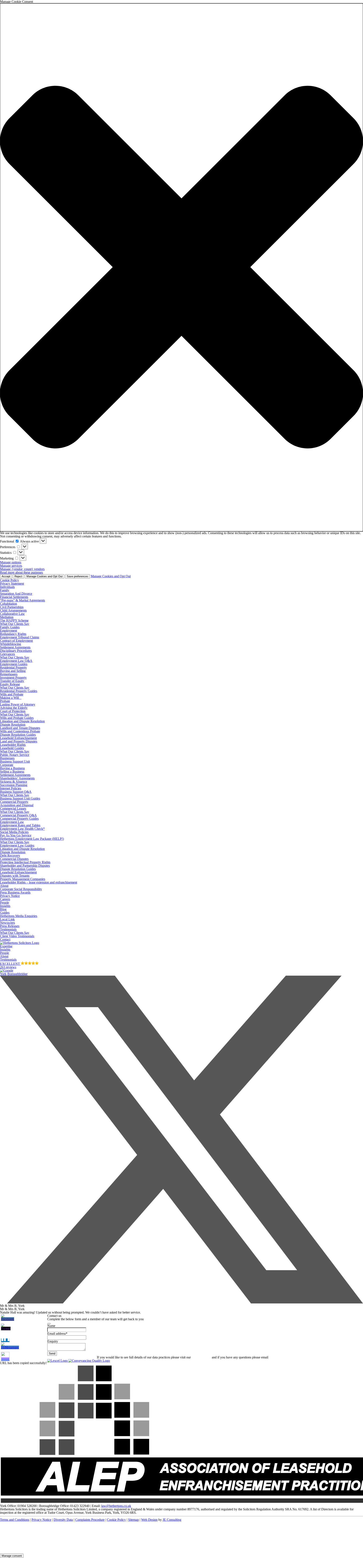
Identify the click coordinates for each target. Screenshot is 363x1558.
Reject (18, 576)
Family (4, 590)
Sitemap (133, 1519)
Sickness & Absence (13, 781)
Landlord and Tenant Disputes (20, 728)
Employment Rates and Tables (20, 825)
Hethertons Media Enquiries (18, 916)
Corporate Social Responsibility (21, 889)
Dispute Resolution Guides (18, 734)
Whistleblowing (10, 644)
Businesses (7, 758)
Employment (8, 630)
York (3, 974)
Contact (5, 939)
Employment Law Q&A (16, 661)
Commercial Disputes (14, 859)
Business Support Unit (15, 761)
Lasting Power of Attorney (17, 704)
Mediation (6, 617)
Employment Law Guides (17, 845)
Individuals (7, 587)
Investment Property (13, 677)
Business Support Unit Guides (20, 798)
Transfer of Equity (12, 681)
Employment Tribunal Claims (19, 637)
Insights (5, 906)
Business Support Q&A (16, 791)
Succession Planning (13, 785)
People (4, 902)
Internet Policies (10, 788)
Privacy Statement (12, 583)
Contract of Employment (16, 640)
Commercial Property (14, 802)
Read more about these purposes (21, 572)
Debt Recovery (10, 855)
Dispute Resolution (12, 724)
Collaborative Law (12, 614)
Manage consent (12, 1555)
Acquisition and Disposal (16, 805)
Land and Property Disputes (18, 741)
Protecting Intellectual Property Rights (25, 862)
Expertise (6, 946)
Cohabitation (8, 603)
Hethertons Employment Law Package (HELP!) (32, 838)
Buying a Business (12, 768)
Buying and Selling (13, 671)
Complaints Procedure (90, 1519)
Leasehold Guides (12, 748)
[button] (181, 267)
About (4, 885)
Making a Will (10, 697)
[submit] (49, 1323)
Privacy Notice (10, 896)
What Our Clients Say (14, 624)
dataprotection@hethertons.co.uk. (291, 1357)
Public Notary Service (14, 755)
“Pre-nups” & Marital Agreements (22, 600)
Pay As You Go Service (15, 835)
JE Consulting (172, 1519)
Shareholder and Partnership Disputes (25, 865)
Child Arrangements (13, 610)
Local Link (7, 919)
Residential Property (13, 667)
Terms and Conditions (14, 1519)
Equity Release (10, 684)
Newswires (7, 922)
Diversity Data (63, 1519)
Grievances (7, 654)
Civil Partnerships (12, 607)
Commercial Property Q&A (18, 815)
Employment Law (12, 822)
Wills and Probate (11, 694)
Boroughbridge (17, 974)
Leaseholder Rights (13, 744)
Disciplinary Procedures (16, 650)
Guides (4, 912)
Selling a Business (12, 771)
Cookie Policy (9, 580)
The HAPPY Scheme (14, 620)
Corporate (6, 765)
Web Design (149, 1519)
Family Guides (10, 627)
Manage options (10, 562)
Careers (5, 899)
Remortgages (8, 674)
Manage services (11, 565)
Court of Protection (12, 711)
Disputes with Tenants (14, 875)
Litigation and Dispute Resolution (22, 721)
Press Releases (9, 926)
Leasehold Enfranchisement (18, 738)
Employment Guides (13, 664)
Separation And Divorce (16, 593)
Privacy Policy (201, 1357)
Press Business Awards (15, 892)
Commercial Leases (13, 808)
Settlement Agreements (15, 647)
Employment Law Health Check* (22, 828)
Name (51, 1326)
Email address (57, 1333)
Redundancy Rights (13, 634)
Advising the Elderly (14, 708)
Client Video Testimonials (17, 936)
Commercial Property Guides (19, 818)
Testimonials (8, 929)
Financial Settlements (14, 597)
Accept (6, 576)
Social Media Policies (14, 832)
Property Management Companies (22, 879)
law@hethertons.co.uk (116, 1506)
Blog (3, 909)
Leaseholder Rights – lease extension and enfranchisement (38, 882)
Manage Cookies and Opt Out (44, 576)
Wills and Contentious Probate (20, 731)
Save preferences (77, 576)
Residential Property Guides (18, 691)
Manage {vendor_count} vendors (22, 569)
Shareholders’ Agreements (17, 778)
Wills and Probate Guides (17, 718)
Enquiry (52, 1341)
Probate (5, 701)
